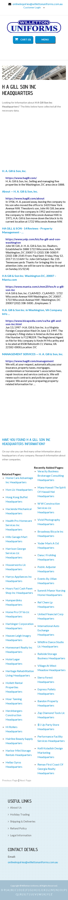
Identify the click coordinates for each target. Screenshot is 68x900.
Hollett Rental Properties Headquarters (14, 687)
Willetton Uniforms (34, 26)
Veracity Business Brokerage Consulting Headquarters (50, 476)
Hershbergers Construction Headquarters (14, 715)
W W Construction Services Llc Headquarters (48, 508)
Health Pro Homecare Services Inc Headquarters (19, 525)
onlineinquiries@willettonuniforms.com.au (38, 4)
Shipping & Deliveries (22, 821)
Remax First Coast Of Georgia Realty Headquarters (50, 769)
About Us (16, 807)
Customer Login (32, 7)
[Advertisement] (34, 141)
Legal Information (20, 835)
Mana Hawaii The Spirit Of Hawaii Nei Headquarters (51, 492)
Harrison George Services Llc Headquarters (16, 553)
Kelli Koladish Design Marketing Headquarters (50, 753)
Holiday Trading (20, 814)
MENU (45, 39)
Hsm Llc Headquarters (19, 489)
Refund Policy (18, 828)
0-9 (3, 889)
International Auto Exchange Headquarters (48, 630)
